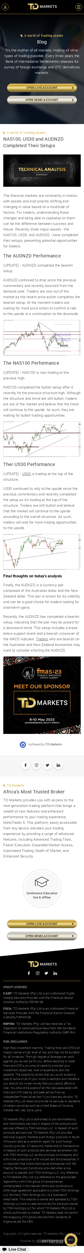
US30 (26, 473)
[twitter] (46, 973)
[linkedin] (55, 973)
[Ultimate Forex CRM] (50, 1241)
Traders (42, 639)
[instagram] (37, 973)
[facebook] (28, 973)
